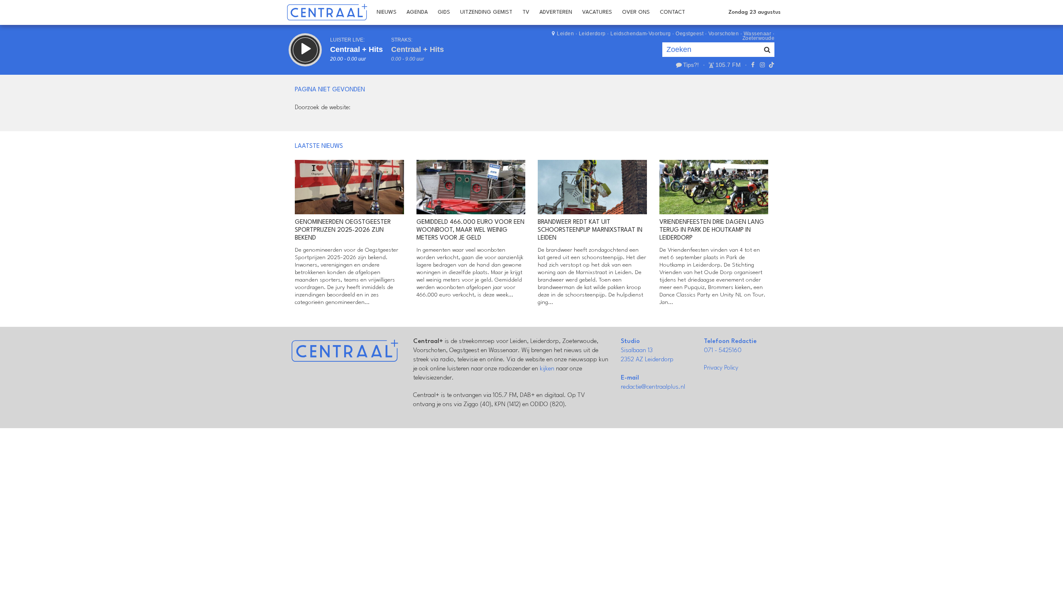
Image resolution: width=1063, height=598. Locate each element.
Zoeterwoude (758, 38)
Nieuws (387, 12)
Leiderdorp (592, 34)
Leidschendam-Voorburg (640, 34)
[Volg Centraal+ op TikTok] (770, 64)
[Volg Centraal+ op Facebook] (752, 64)
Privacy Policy (721, 368)
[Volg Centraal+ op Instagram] (762, 64)
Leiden (565, 34)
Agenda (417, 12)
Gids (444, 12)
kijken (547, 369)
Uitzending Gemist (486, 12)
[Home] (327, 12)
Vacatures (597, 12)
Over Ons (636, 12)
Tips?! (691, 64)
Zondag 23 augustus (754, 12)
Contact (672, 12)
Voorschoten (723, 34)
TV (525, 12)
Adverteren (555, 12)
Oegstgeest (689, 34)
